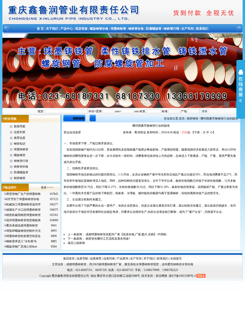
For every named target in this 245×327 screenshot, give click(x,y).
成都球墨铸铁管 (76, 264)
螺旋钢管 (19, 155)
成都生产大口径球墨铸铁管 (23, 209)
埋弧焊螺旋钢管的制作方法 (23, 230)
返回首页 (69, 258)
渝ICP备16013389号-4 (182, 275)
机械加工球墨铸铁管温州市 (23, 204)
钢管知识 (19, 143)
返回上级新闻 (76, 243)
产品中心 (67, 28)
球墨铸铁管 (118, 28)
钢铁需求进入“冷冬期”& (21, 241)
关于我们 (52, 28)
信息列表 (19, 132)
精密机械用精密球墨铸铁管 (23, 215)
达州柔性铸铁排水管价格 (177, 264)
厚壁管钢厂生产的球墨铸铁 (23, 194)
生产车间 (187, 28)
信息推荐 (95, 258)
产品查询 (122, 258)
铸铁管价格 (136, 28)
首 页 (40, 28)
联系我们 (202, 28)
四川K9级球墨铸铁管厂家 (105, 264)
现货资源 (81, 28)
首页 (182, 118)
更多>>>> (47, 187)
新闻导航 (19, 126)
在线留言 (176, 258)
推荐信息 (19, 138)
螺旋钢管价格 (99, 28)
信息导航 (82, 258)
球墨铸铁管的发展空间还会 (23, 236)
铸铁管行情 (171, 28)
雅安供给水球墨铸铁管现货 (141, 264)
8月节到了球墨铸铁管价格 (22, 199)
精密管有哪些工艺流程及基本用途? (108, 238)
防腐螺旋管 (153, 28)
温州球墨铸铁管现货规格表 (23, 220)
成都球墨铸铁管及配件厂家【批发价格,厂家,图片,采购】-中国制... (127, 234)
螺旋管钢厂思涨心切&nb (21, 246)
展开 (240, 89)
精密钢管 (19, 178)
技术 (144, 275)
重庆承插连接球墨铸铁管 (22, 225)
